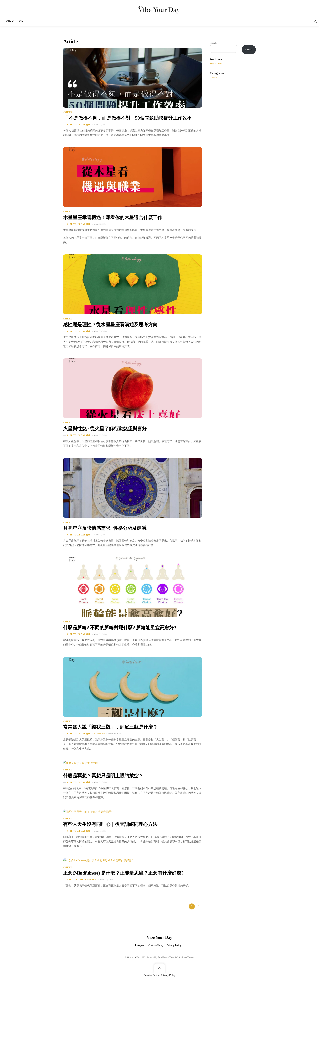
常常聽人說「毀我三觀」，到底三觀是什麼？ (110, 727)
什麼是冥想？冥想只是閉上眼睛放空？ (103, 775)
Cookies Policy (156, 945)
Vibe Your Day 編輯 (79, 125)
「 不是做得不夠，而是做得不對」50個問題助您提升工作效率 (127, 118)
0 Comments (99, 734)
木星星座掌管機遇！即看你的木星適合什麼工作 (112, 217)
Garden (9, 21)
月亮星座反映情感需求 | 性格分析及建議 (104, 528)
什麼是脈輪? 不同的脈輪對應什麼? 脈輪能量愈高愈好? (119, 627)
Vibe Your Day (133, 957)
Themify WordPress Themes (181, 957)
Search (213, 42)
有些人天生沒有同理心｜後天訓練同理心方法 (110, 824)
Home (20, 21)
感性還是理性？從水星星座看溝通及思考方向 (110, 324)
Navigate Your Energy (82, 880)
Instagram (140, 945)
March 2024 (216, 63)
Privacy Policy (174, 945)
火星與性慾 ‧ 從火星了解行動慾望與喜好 (105, 428)
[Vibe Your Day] (160, 9)
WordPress (162, 957)
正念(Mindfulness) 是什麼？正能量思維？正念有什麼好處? (123, 873)
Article (67, 112)
